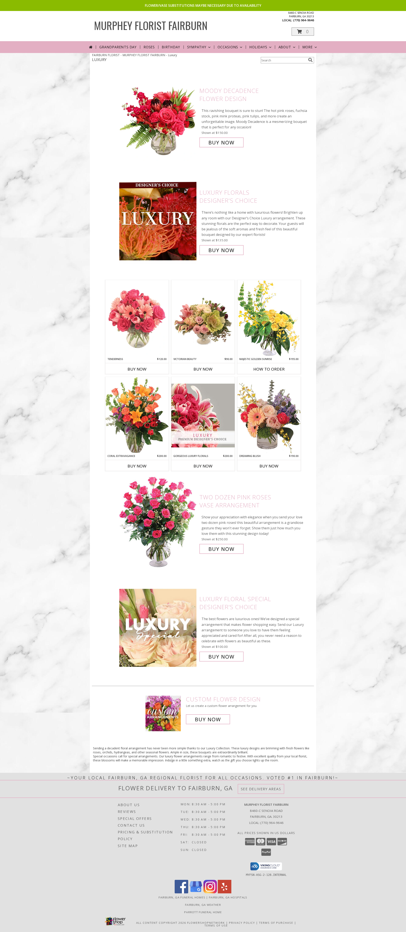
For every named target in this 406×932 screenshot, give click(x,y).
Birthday (171, 47)
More (307, 47)
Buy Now (221, 142)
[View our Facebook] (181, 892)
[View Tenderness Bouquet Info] (137, 318)
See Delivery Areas (261, 789)
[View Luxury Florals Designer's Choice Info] (158, 221)
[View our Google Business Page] (196, 892)
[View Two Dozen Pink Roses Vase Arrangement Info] (158, 523)
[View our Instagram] (210, 892)
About (284, 47)
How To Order (269, 369)
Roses (149, 47)
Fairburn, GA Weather (203, 905)
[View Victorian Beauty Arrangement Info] (203, 318)
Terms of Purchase (276, 923)
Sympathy (196, 47)
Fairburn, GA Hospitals (228, 897)
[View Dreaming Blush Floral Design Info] (269, 415)
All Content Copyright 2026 (161, 923)
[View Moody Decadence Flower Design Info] (158, 117)
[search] (310, 60)
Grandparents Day (118, 47)
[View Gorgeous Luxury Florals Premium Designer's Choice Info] (203, 415)
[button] (303, 31)
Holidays (258, 47)
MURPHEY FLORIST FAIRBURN (150, 25)
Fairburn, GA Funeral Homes (182, 897)
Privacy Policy (242, 923)
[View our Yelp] (224, 892)
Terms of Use (216, 925)
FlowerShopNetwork (206, 923)
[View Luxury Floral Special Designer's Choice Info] (158, 628)
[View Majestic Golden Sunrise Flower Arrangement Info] (269, 318)
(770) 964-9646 (303, 20)
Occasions (228, 47)
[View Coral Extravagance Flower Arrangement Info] (137, 415)
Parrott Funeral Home (203, 912)
